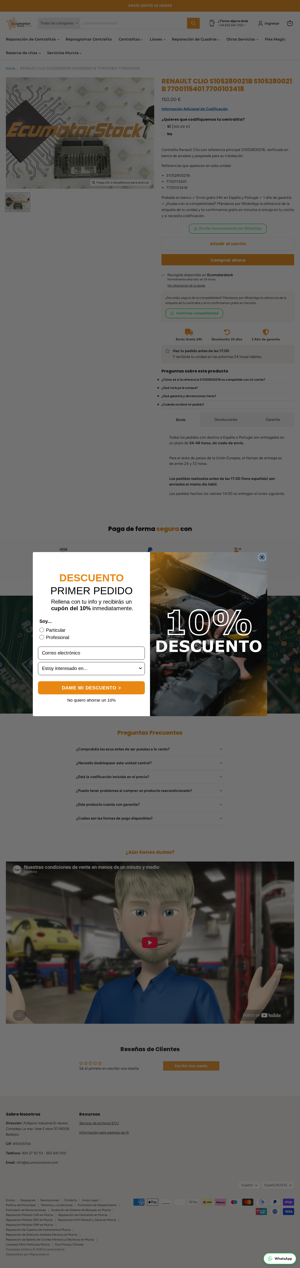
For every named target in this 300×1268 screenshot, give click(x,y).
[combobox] (90, 668)
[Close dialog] (262, 557)
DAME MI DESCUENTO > (91, 687)
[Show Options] (140, 668)
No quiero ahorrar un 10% (91, 700)
